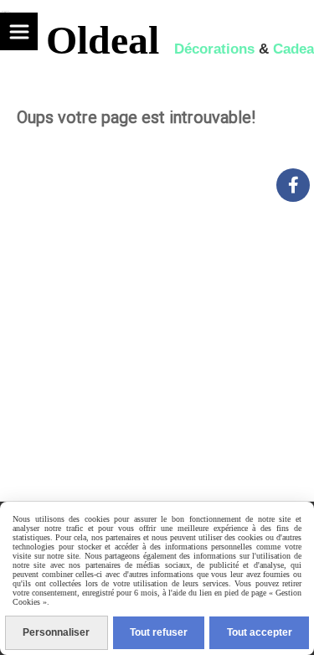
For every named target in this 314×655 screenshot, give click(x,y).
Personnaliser (56, 632)
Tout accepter (259, 632)
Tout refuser (159, 632)
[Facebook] (293, 185)
